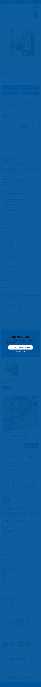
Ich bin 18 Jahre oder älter (20, 347)
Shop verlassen (20, 351)
